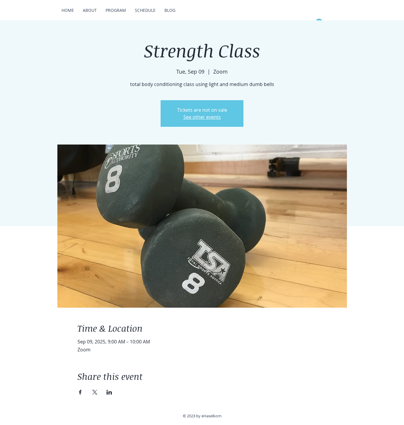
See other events (202, 117)
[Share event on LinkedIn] (109, 392)
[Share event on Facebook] (80, 392)
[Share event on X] (95, 392)
